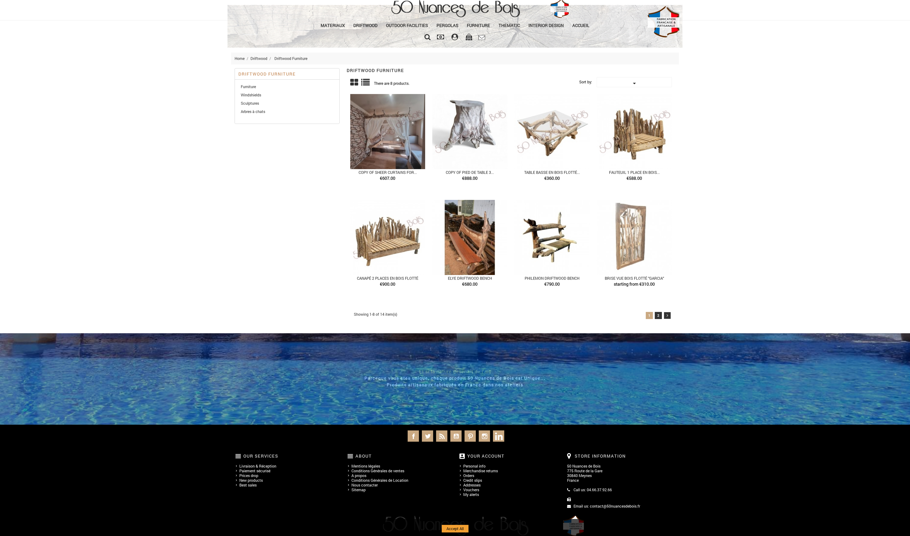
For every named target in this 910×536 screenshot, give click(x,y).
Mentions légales (365, 466)
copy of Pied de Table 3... (470, 172)
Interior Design (546, 25)
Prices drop (248, 475)
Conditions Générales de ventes (377, 470)
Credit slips (472, 480)
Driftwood (365, 25)
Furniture (478, 25)
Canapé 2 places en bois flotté (387, 278)
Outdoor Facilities (407, 25)
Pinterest (470, 436)
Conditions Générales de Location (379, 480)
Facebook (413, 436)
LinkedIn (498, 436)
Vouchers (471, 489)
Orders (468, 475)
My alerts (471, 494)
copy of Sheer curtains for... (388, 172)
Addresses (472, 484)
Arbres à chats (253, 111)
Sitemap (358, 489)
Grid (354, 82)
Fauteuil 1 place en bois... (634, 172)
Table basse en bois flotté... (552, 172)
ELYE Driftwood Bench (470, 278)
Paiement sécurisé (254, 470)
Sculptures (250, 103)
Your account (486, 456)
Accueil (580, 25)
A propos (358, 475)
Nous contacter (364, 484)
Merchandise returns (480, 470)
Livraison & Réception (257, 466)
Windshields (251, 95)
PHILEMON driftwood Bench (552, 278)
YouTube (455, 436)
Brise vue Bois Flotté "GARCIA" (634, 278)
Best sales (248, 484)
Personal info (474, 466)
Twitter (427, 436)
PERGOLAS (447, 25)
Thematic (509, 25)
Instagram (484, 436)
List (365, 84)
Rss (441, 436)
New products (251, 480)
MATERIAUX (333, 25)
